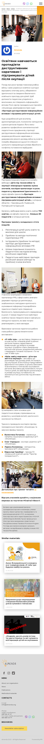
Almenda (18, 50)
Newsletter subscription (14, 728)
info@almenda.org (9, 705)
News (4, 686)
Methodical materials (9, 693)
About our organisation (10, 683)
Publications (6, 690)
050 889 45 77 (7, 717)
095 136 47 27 (7, 714)
